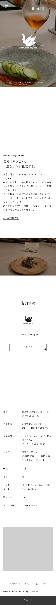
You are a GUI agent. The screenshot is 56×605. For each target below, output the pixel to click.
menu (6, 6)
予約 (45, 583)
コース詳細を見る (11, 218)
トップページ (15, 583)
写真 (37, 583)
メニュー (28, 583)
